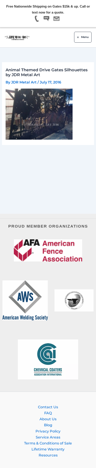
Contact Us (48, 407)
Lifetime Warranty (48, 449)
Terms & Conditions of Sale (48, 443)
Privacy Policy (48, 431)
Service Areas (48, 437)
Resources (48, 455)
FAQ (48, 413)
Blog (48, 425)
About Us (48, 419)
